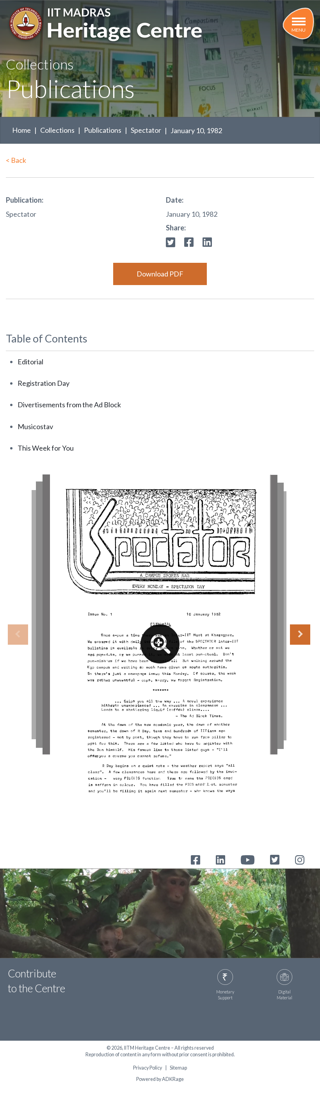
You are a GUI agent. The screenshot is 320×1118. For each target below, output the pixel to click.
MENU (299, 30)
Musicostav (35, 426)
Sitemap (178, 1068)
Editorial (30, 361)
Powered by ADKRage (160, 1079)
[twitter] (170, 241)
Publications (102, 130)
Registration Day (43, 383)
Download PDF (160, 273)
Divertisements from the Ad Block (69, 404)
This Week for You (46, 448)
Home (21, 130)
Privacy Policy (147, 1068)
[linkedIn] (207, 241)
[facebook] (189, 241)
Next (300, 634)
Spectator (146, 130)
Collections (57, 130)
